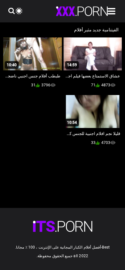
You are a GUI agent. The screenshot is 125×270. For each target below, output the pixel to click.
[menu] (111, 11)
